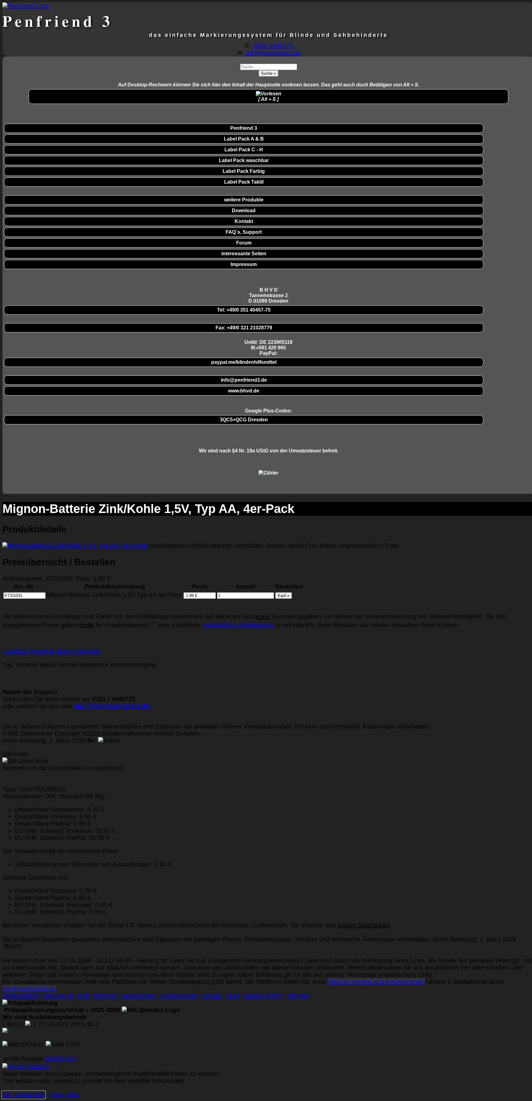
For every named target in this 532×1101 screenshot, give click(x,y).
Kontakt (244, 221)
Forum (244, 242)
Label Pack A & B (244, 138)
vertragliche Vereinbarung (239, 625)
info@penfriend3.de (273, 53)
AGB (82, 995)
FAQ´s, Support (244, 232)
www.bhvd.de (243, 390)
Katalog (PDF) (263, 995)
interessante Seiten (243, 253)
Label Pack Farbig (244, 171)
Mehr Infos (65, 1094)
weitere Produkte (244, 199)
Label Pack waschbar (244, 160)
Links (233, 995)
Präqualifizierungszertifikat (61, 1010)
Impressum (244, 264)
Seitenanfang (20, 995)
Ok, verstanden (23, 1094)
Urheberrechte (177, 995)
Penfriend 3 (243, 128)
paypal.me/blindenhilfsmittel (243, 362)
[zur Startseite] (25, 5)
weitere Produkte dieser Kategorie (51, 651)
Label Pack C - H (243, 149)
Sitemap (297, 995)
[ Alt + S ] (268, 99)
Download (244, 210)
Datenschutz (137, 995)
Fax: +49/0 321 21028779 (244, 327)
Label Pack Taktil (244, 182)
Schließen (57, 1058)
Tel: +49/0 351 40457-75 (244, 309)
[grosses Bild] (75, 545)
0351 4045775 (273, 45)
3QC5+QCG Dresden (244, 419)
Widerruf (104, 995)
